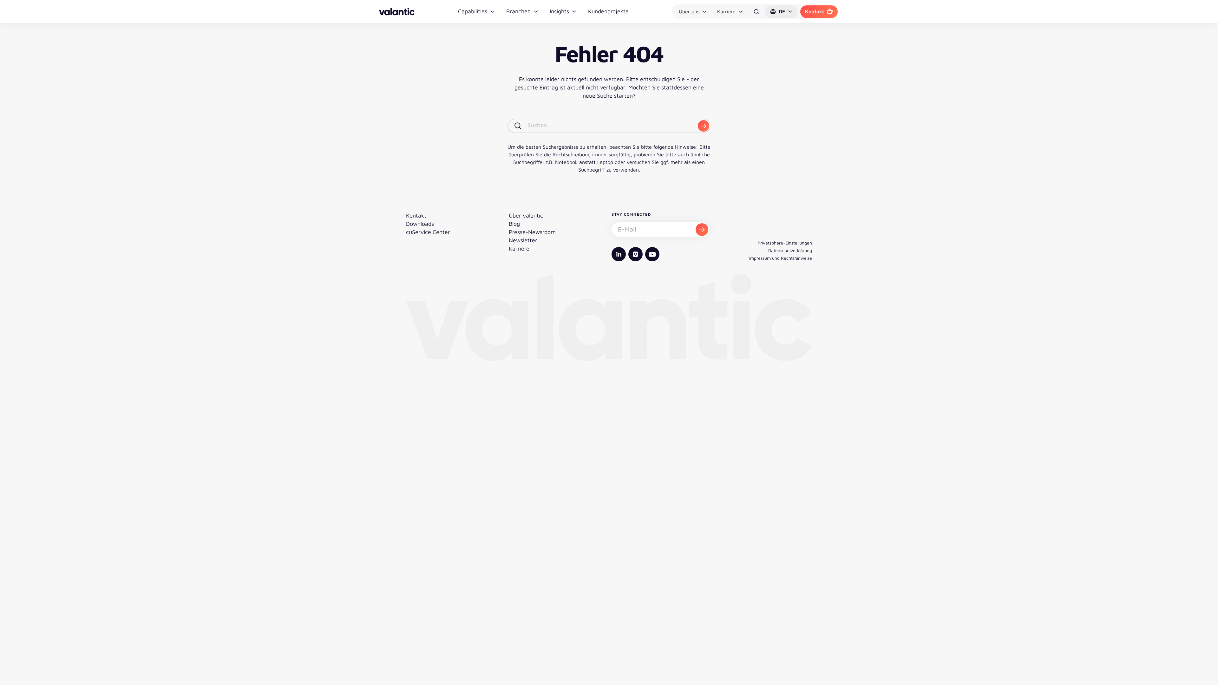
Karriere (726, 11)
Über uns (689, 11)
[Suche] (756, 11)
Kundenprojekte (608, 11)
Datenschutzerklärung (790, 250)
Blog (514, 223)
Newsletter (523, 240)
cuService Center (428, 232)
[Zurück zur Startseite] (397, 11)
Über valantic (526, 215)
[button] (781, 11)
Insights (559, 11)
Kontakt (814, 11)
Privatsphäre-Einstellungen (784, 242)
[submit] (703, 126)
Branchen (518, 11)
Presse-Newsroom (532, 232)
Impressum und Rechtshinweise (780, 258)
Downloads (420, 223)
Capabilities (472, 11)
